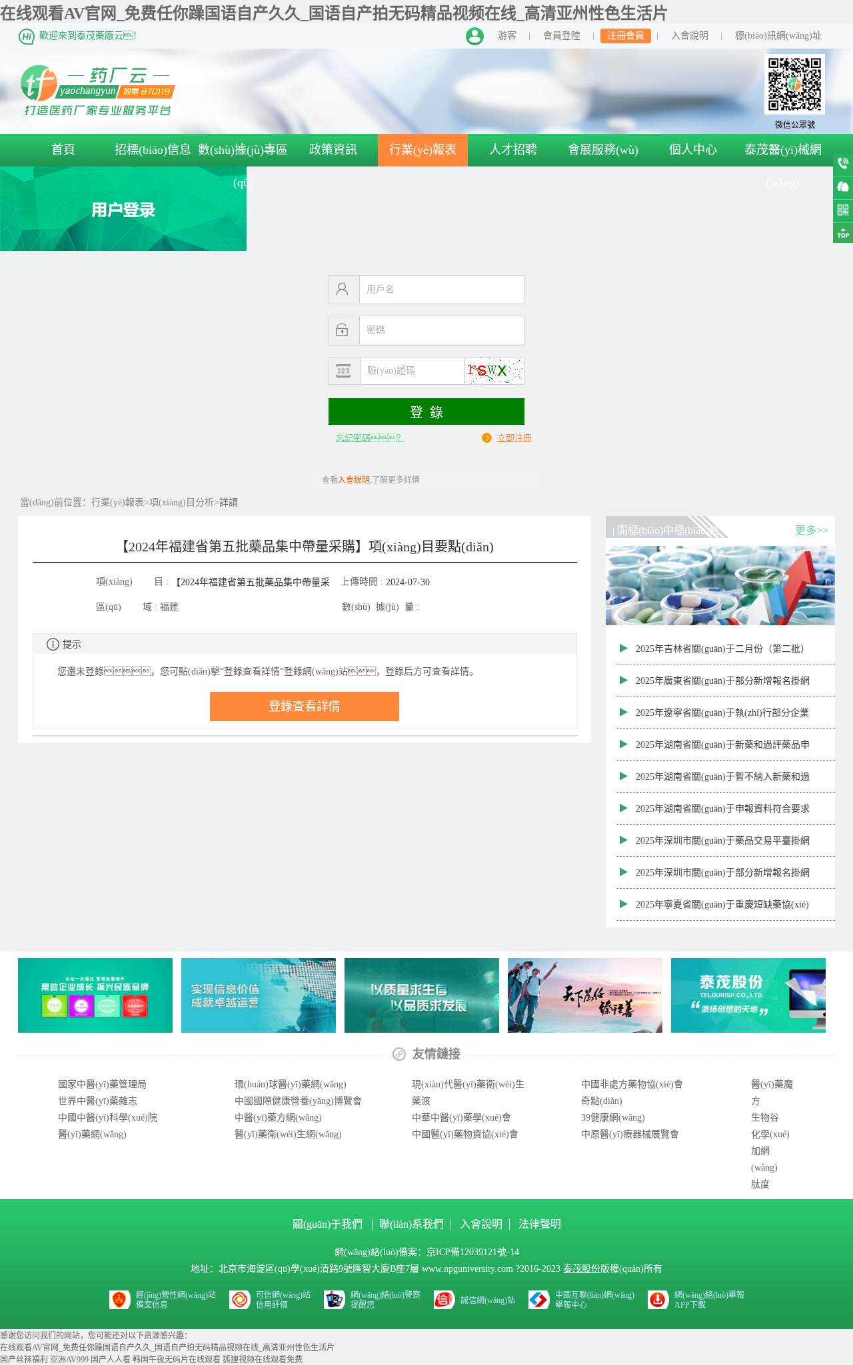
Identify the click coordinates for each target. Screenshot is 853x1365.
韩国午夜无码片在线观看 (177, 1359)
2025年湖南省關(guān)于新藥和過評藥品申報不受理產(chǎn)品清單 (723, 750)
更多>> (811, 530)
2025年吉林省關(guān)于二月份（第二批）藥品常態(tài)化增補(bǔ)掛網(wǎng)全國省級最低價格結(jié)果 (726, 654)
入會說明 (689, 36)
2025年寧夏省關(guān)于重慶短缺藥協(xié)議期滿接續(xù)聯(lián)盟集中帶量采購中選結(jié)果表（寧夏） (724, 910)
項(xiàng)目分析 (181, 502)
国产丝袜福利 (24, 1359)
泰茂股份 (581, 1269)
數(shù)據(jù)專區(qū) (243, 166)
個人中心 (693, 149)
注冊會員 (625, 36)
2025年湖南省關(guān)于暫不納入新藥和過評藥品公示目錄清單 (723, 782)
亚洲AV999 (69, 1359)
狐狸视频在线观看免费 (263, 1359)
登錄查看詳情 (305, 706)
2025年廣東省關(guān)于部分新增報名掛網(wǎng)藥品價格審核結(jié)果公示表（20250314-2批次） (723, 686)
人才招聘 (513, 149)
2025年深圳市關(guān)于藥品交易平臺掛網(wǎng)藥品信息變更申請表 (723, 846)
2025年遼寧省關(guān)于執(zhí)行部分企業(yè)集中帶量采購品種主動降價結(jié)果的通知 (726, 718)
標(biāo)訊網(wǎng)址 (778, 36)
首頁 (63, 149)
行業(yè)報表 (422, 149)
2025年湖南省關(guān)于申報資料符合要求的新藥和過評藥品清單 (723, 814)
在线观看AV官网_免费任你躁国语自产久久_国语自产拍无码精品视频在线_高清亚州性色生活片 (334, 13)
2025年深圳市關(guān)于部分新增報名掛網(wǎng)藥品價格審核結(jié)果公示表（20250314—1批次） (723, 878)
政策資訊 (333, 149)
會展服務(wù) (603, 149)
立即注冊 (514, 438)
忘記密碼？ (370, 438)
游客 (507, 36)
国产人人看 (111, 1359)
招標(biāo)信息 (153, 149)
